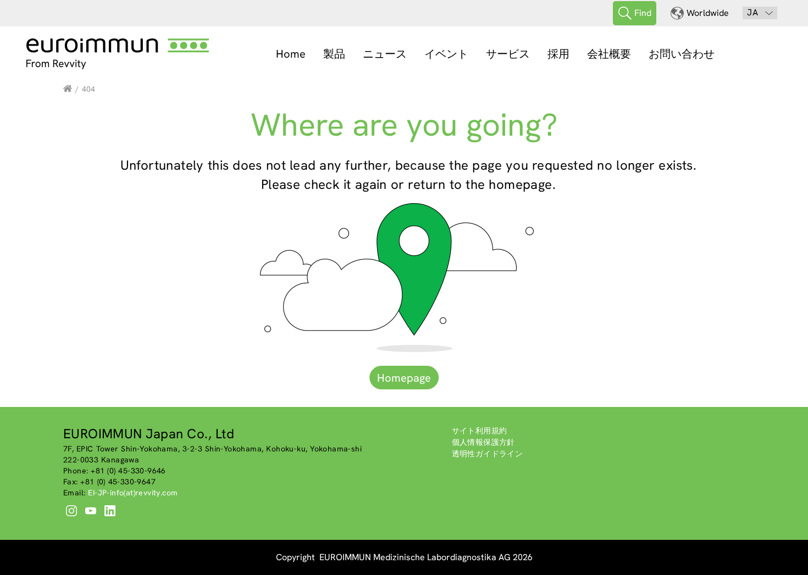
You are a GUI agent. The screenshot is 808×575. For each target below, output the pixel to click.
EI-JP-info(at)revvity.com (133, 493)
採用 (558, 54)
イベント (446, 54)
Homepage (404, 378)
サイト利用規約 (479, 431)
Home (291, 54)
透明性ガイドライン (487, 454)
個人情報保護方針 (483, 442)
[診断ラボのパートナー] (67, 89)
